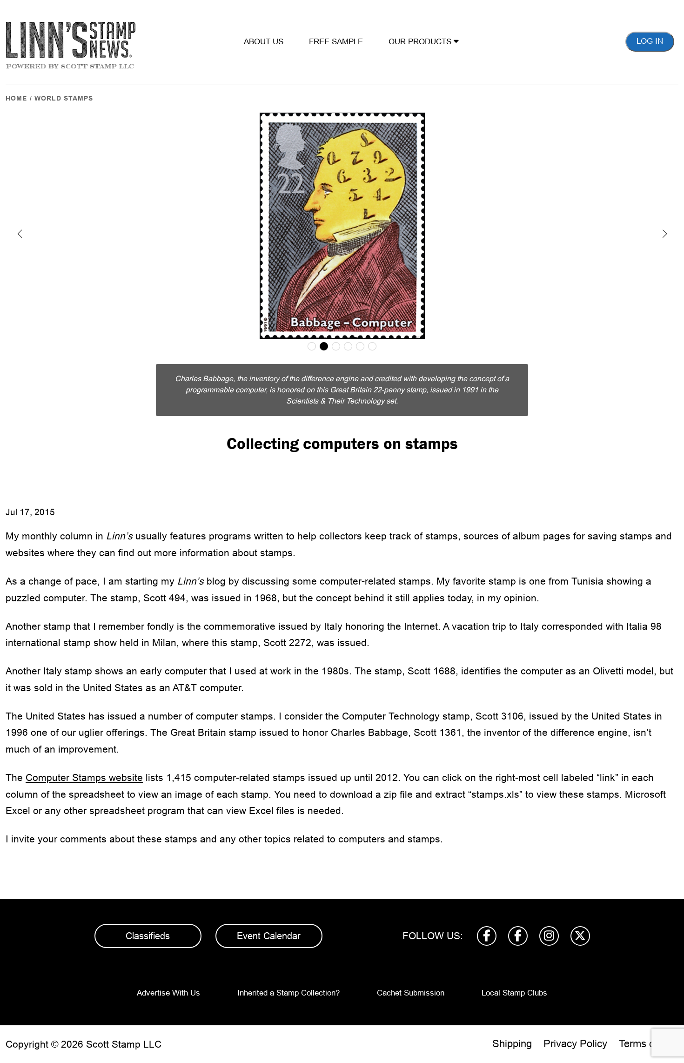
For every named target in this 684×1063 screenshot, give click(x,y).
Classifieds (148, 936)
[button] (19, 233)
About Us (263, 41)
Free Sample (336, 41)
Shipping (512, 1044)
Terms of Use (648, 1044)
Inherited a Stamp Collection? (288, 993)
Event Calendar (269, 936)
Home (16, 98)
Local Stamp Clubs (514, 993)
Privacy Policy (575, 1044)
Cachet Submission (410, 993)
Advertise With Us (168, 993)
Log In (650, 41)
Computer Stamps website (84, 777)
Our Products (421, 41)
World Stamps (63, 98)
